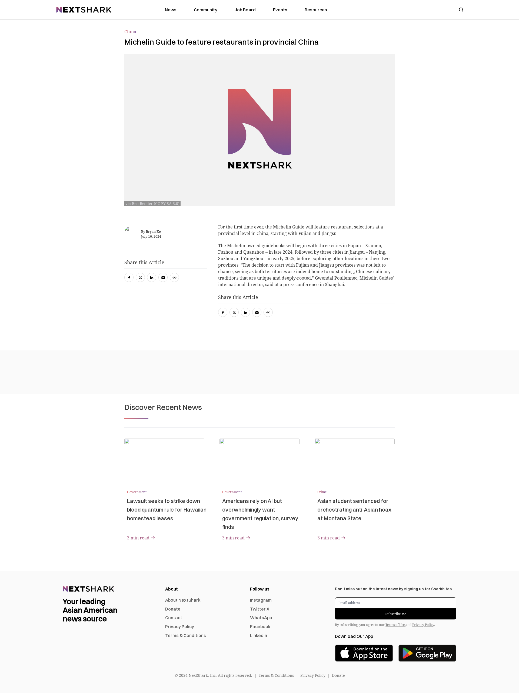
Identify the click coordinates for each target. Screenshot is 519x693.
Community (205, 9)
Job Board (245, 9)
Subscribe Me (395, 614)
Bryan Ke (153, 231)
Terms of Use (395, 624)
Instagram (261, 600)
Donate (173, 609)
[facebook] (222, 312)
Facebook (260, 626)
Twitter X (259, 609)
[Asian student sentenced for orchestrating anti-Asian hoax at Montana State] (355, 461)
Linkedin (258, 635)
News (171, 9)
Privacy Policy (179, 626)
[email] (256, 312)
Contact (173, 617)
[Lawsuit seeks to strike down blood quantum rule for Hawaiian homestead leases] (164, 461)
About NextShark (183, 600)
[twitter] (234, 312)
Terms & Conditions (185, 635)
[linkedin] (245, 312)
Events (280, 9)
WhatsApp (261, 617)
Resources (316, 9)
